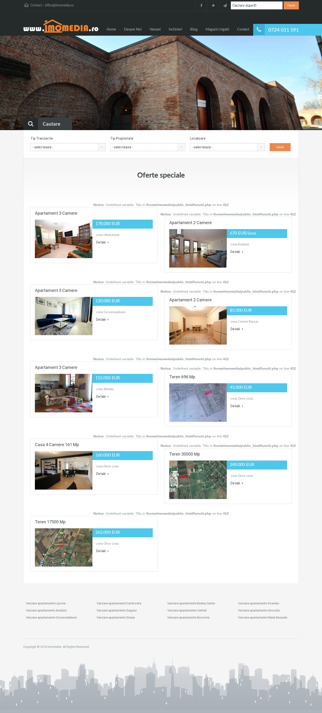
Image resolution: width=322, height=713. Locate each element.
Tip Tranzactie (42, 138)
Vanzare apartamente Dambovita (119, 603)
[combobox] (68, 147)
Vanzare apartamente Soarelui (258, 603)
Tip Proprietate (121, 138)
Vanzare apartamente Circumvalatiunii (51, 617)
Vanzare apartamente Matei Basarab (262, 617)
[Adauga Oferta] (213, 5)
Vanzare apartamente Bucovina (188, 617)
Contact (243, 29)
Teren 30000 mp (184, 454)
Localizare (198, 138)
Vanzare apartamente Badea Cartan (191, 603)
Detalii (101, 242)
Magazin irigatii (217, 29)
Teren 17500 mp (50, 521)
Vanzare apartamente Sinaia (116, 617)
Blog (194, 29)
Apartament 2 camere (190, 222)
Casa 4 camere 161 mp (57, 444)
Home (111, 29)
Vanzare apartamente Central (186, 610)
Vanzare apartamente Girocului (259, 610)
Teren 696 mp (182, 376)
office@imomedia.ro (59, 5)
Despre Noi (133, 29)
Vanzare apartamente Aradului (46, 610)
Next (309, 83)
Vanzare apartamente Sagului (117, 610)
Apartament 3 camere (56, 213)
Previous (12, 83)
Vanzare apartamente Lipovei (46, 603)
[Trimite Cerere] (225, 5)
